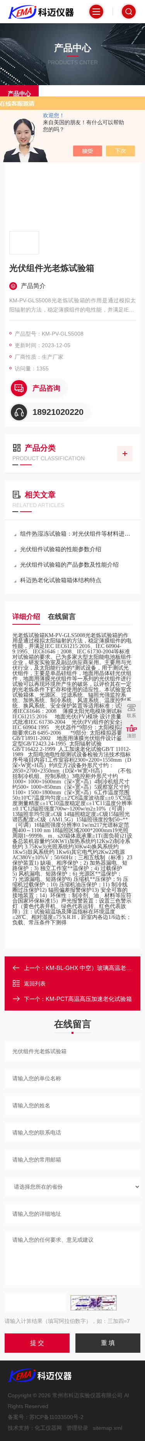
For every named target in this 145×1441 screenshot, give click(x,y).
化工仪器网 (48, 1428)
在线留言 (62, 616)
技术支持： (21, 1428)
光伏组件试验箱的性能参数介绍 (60, 549)
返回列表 (35, 983)
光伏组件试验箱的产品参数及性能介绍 (69, 564)
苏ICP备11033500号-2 (56, 1417)
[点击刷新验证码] (93, 1303)
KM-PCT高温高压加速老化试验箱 (89, 999)
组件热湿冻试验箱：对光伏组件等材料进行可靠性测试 (76, 533)
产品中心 (19, 93)
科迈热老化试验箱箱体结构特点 (60, 580)
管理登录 (77, 1428)
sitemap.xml (107, 1428)
